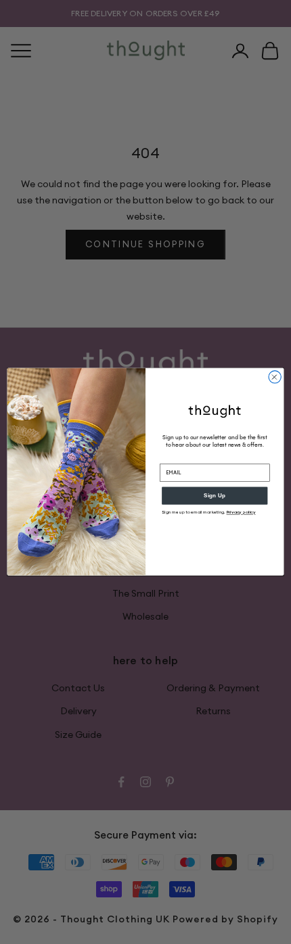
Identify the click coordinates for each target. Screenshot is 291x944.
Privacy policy (241, 512)
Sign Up (214, 496)
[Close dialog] (275, 377)
